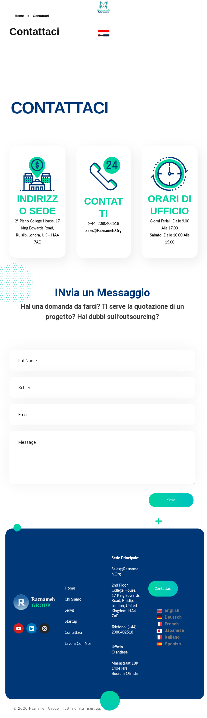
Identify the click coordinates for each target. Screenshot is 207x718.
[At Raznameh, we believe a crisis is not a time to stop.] (103, 6)
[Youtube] (18, 628)
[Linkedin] (31, 628)
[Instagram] (44, 628)
